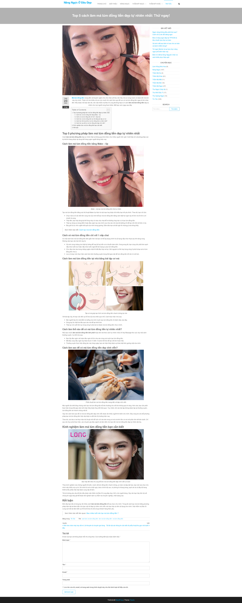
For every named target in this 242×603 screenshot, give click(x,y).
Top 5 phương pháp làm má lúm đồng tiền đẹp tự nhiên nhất (91, 113)
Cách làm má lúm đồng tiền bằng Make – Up (88, 115)
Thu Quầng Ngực (158, 96)
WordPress (119, 600)
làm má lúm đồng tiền (105, 519)
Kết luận (75, 127)
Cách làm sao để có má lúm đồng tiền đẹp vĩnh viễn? (90, 123)
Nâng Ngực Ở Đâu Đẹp (78, 2)
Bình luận (66, 540)
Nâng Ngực (125, 4)
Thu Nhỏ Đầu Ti (157, 92)
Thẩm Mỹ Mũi (157, 83)
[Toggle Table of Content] (107, 109)
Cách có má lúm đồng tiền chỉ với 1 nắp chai (88, 117)
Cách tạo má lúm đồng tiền (89, 230)
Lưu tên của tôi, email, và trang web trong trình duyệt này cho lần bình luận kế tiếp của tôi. (96, 587)
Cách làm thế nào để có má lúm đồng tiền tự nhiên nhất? (91, 121)
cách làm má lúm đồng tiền (90, 519)
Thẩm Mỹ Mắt (157, 79)
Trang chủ (101, 4)
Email (64, 572)
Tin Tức (168, 4)
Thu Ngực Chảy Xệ (158, 89)
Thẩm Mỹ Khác (155, 4)
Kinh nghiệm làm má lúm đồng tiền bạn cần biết (87, 125)
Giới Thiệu (113, 4)
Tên (64, 564)
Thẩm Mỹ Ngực (138, 4)
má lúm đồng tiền (118, 519)
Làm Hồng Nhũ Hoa (159, 66)
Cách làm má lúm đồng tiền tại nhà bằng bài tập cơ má (91, 119)
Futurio (132, 600)
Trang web (66, 580)
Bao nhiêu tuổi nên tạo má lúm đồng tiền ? (103, 513)
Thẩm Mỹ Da (156, 73)
